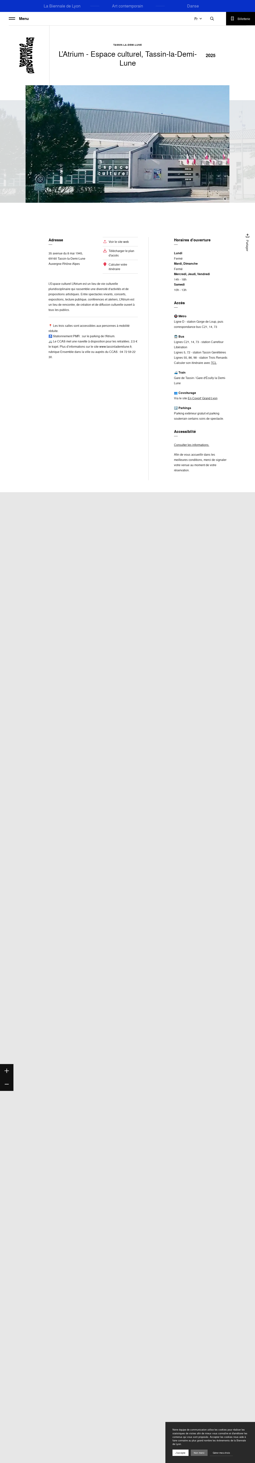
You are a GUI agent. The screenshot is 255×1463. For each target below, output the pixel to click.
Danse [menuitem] (193, 6)
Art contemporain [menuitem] (127, 6)
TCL (214, 363)
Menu (24, 19)
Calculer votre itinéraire (118, 266)
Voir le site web (119, 242)
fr (196, 18)
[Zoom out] (6, 1084)
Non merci (199, 1452)
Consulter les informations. (191, 445)
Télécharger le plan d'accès (121, 253)
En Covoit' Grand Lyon (202, 398)
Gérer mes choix (221, 1452)
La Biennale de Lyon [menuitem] (62, 6)
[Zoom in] (6, 1070)
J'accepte (180, 1452)
